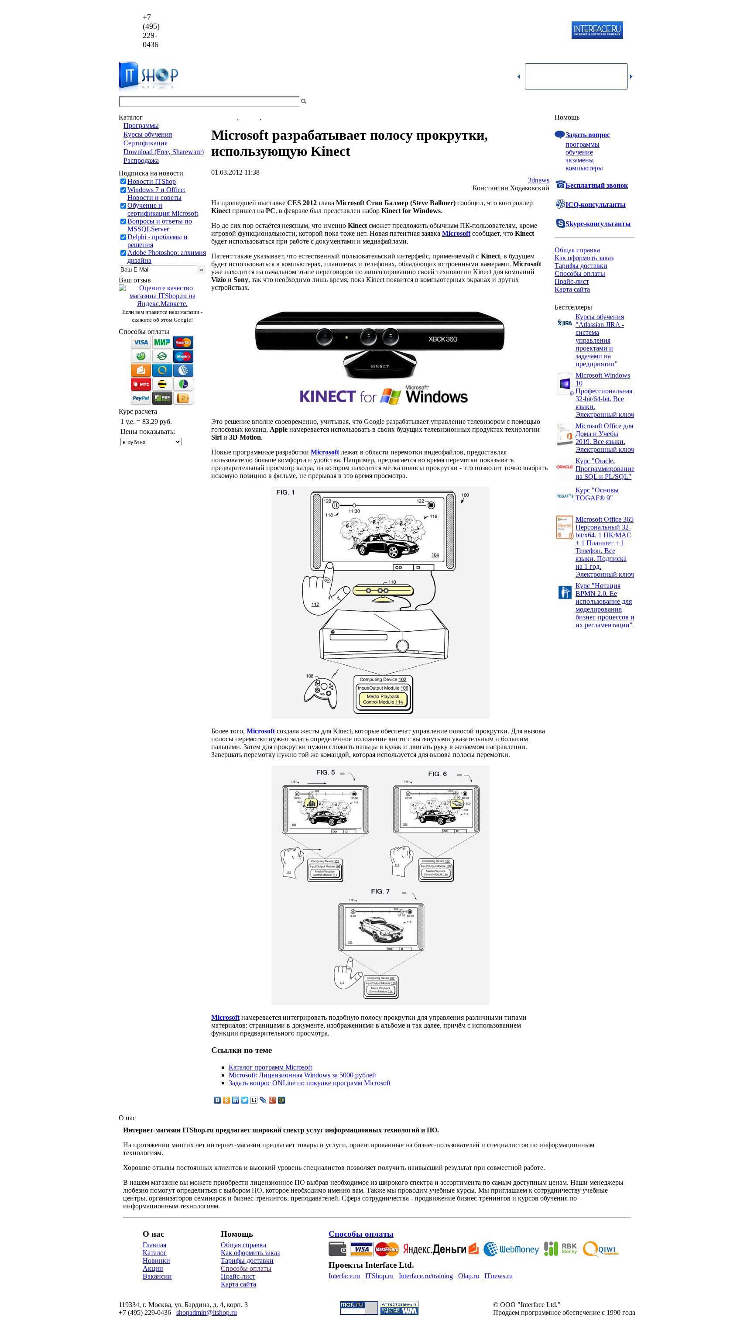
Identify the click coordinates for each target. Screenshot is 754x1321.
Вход (627, 101)
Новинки (156, 1260)
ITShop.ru (379, 1276)
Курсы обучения (147, 134)
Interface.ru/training (426, 1276)
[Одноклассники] (226, 1100)
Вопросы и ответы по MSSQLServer (159, 225)
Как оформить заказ (584, 257)
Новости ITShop (151, 181)
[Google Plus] (272, 1100)
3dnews (538, 180)
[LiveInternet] (254, 1100)
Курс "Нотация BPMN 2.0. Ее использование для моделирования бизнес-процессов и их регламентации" (605, 605)
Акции (153, 1268)
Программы (141, 125)
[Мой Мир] (281, 1100)
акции (272, 117)
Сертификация (145, 143)
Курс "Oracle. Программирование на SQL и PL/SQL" (605, 468)
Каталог (155, 1252)
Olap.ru (468, 1276)
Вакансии (157, 1276)
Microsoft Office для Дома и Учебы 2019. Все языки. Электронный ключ (605, 437)
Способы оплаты (580, 273)
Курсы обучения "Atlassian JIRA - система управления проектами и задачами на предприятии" (600, 340)
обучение (579, 152)
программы (583, 144)
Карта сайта (572, 289)
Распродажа (141, 160)
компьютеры (584, 168)
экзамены (580, 160)
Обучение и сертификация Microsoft (162, 209)
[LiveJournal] (263, 1100)
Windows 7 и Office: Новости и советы (156, 193)
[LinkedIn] (235, 1100)
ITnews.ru (498, 1276)
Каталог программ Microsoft (270, 1067)
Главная (154, 1245)
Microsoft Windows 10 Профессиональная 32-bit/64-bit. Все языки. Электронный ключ (605, 395)
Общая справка (577, 250)
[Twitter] (245, 1100)
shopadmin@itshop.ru (489, 30)
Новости (224, 117)
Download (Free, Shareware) (163, 151)
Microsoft (456, 233)
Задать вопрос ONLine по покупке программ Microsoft (310, 1083)
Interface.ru (344, 1276)
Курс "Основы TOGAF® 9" (597, 494)
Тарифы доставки (581, 265)
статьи (250, 117)
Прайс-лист (572, 281)
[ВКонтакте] (217, 1100)
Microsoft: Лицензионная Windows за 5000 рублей (302, 1075)
